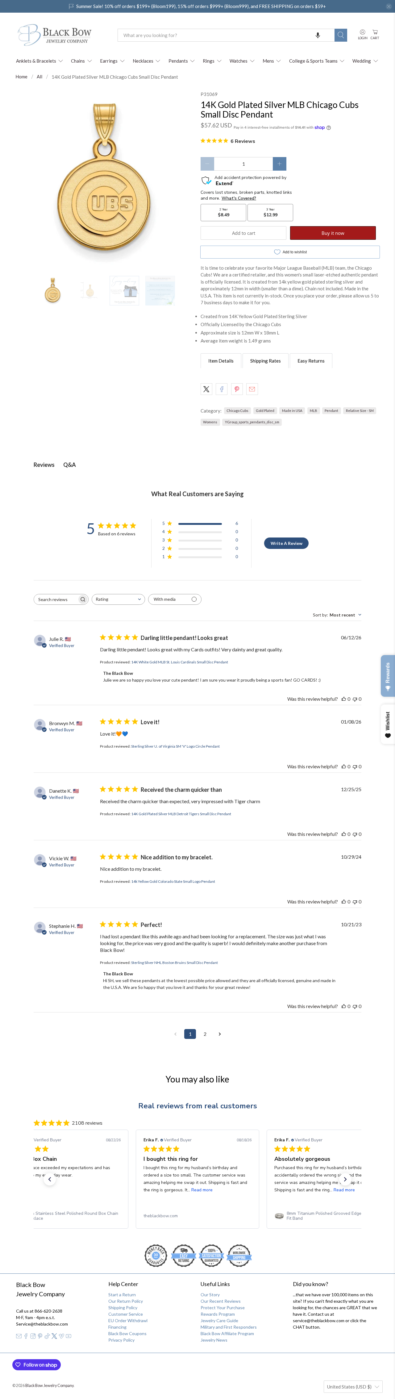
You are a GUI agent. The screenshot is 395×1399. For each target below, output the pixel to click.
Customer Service (125, 1314)
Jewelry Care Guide (219, 1320)
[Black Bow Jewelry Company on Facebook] (26, 1337)
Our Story (210, 1294)
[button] (318, 35)
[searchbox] (55, 599)
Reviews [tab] (44, 464)
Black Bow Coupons (127, 1333)
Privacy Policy (121, 1340)
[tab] (221, 360)
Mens (268, 61)
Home (21, 76)
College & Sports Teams (313, 61)
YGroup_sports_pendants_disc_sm (252, 422)
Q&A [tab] (69, 464)
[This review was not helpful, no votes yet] (355, 699)
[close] (389, 6)
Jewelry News (214, 1340)
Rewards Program (218, 1314)
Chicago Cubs (237, 411)
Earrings (109, 61)
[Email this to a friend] (252, 389)
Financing (117, 1327)
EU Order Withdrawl (128, 1320)
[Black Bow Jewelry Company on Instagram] (33, 1337)
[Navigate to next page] (220, 1034)
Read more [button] (202, 1190)
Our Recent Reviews (221, 1301)
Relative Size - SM (360, 411)
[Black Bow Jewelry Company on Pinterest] (40, 1337)
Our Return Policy (125, 1301)
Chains (78, 61)
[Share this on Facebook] (221, 389)
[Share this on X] (206, 389)
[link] (67, 1216)
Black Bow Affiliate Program (227, 1333)
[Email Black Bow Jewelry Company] (19, 1337)
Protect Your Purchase (223, 1307)
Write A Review (286, 543)
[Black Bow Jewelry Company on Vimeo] (61, 1337)
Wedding (361, 61)
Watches (238, 61)
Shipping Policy (122, 1307)
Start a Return (122, 1294)
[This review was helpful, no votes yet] (344, 699)
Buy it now (333, 233)
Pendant (331, 411)
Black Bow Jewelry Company (49, 1385)
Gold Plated (265, 411)
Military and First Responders (229, 1327)
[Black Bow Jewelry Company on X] (54, 1337)
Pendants (178, 61)
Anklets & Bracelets (36, 61)
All (39, 76)
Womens (210, 422)
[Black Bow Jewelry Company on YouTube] (68, 1337)
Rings (208, 61)
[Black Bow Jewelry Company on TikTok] (47, 1337)
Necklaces (143, 61)
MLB (313, 411)
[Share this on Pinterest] (237, 389)
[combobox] (226, 35)
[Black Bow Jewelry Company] (62, 35)
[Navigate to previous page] (175, 1034)
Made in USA (292, 411)
